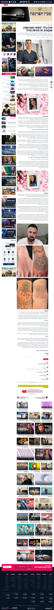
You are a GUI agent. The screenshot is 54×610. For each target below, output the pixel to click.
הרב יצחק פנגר (20, 579)
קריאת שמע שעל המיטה (5, 590)
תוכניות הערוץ (38, 574)
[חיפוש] (44, 2)
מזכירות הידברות (50, 593)
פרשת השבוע (44, 586)
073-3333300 (42, 598)
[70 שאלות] (11, 2)
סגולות (26, 581)
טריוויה (33, 584)
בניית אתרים (10, 608)
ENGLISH (13, 4)
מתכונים (14, 576)
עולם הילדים (36, 4)
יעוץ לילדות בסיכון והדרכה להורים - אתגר (6, 593)
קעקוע (41, 350)
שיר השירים (6, 586)
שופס (22, 4)
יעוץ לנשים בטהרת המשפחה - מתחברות (48, 597)
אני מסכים (32, 393)
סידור (7, 574)
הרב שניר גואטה (20, 581)
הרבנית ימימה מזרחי (12, 580)
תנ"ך (26, 576)
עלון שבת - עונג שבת (32, 593)
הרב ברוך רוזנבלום (19, 584)
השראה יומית (38, 586)
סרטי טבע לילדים (32, 585)
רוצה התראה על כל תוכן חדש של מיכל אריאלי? (32, 389)
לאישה (14, 575)
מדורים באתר (44, 574)
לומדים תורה (26, 575)
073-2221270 (8, 598)
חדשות (45, 4)
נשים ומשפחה (13, 574)
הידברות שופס (50, 586)
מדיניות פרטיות (50, 575)
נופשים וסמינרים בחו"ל (32, 600)
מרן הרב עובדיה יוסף (19, 576)
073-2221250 (42, 601)
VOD (49, 4)
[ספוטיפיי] (9, 2)
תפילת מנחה (6, 576)
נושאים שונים (25, 574)
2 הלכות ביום (50, 580)
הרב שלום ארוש (20, 586)
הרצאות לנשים (13, 585)
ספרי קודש (26, 587)
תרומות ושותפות (50, 585)
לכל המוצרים (9, 264)
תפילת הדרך (6, 585)
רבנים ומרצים (20, 574)
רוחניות (45, 580)
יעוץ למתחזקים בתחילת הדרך (14, 593)
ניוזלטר (51, 579)
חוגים (33, 587)
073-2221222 (50, 594)
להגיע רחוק (39, 584)
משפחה (45, 581)
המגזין (45, 576)
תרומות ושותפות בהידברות (41, 593)
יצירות (33, 586)
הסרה (36, 350)
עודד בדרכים (38, 575)
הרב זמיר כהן (39, 4)
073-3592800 (25, 594)
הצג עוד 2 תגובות (32, 382)
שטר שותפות (42, 4)
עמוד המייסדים (50, 587)
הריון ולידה (13, 584)
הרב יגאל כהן (20, 580)
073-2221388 (33, 594)
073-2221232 (16, 594)
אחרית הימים (25, 585)
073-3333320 (8, 595)
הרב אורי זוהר (20, 585)
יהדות (31, 163)
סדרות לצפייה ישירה (31, 580)
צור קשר (16, 4)
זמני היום (27, 4)
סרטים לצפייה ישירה (31, 579)
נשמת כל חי (6, 587)
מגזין (47, 4)
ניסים (27, 166)
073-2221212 (42, 594)
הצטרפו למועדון (5, 4)
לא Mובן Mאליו (38, 576)
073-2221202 (33, 601)
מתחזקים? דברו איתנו (5, 1)
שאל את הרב (29, 4)
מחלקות (21, 4)
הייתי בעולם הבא (38, 587)
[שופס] (13, 2)
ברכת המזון (7, 580)
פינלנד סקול (26, 580)
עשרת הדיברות (25, 579)
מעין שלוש (7, 581)
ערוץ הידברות (50, 576)
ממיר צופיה (51, 600)
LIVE (10, 4)
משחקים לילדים (32, 581)
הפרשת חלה (13, 586)
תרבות (45, 584)
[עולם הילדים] (15, 2)
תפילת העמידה (6, 579)
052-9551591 (33, 598)
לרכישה (7, 246)
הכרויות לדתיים (25, 586)
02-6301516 (50, 598)
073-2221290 (16, 598)
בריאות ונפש (26, 584)
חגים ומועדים (44, 587)
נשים (45, 579)
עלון (24, 4)
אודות (51, 590)
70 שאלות (33, 4)
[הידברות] (24, 1)
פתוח (39, 580)
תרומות (18, 4)
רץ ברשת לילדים (32, 576)
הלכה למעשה (38, 579)
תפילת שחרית (6, 575)
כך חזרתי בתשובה (38, 585)
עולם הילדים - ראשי (32, 575)
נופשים (51, 584)
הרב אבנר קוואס (20, 587)
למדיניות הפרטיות (31, 393)
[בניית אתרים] (14, 608)
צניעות (14, 581)
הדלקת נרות (13, 579)
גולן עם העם (38, 581)
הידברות (50, 574)
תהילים (7, 584)
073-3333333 (50, 601)
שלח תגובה (45, 359)
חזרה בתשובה (41, 345)
